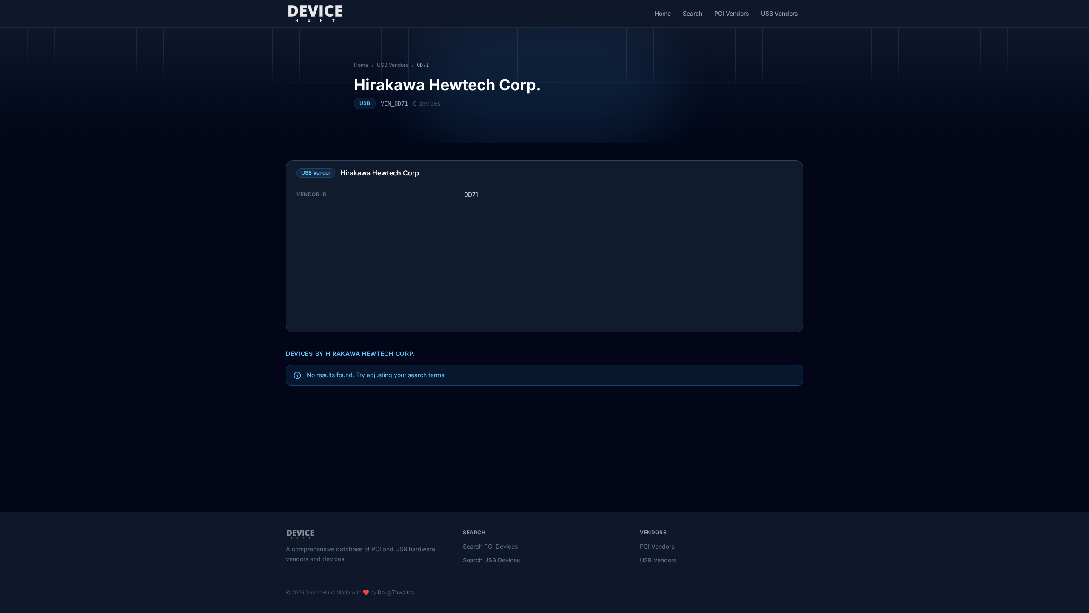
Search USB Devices (491, 560)
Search (692, 13)
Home (663, 13)
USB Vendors (779, 13)
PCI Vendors (731, 13)
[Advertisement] (544, 268)
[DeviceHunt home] (315, 13)
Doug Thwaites (396, 592)
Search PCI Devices (490, 546)
